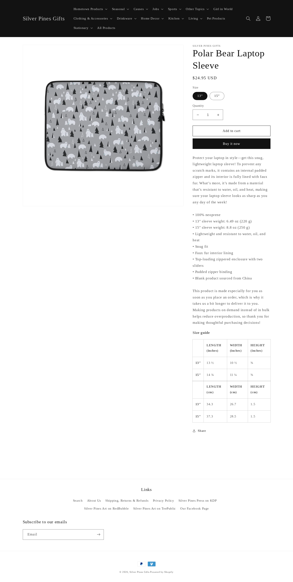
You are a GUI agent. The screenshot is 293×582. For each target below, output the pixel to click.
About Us (94, 500)
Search (78, 500)
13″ (200, 96)
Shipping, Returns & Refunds (126, 500)
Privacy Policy (163, 500)
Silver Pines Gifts (139, 572)
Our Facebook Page (194, 508)
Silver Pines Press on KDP (197, 500)
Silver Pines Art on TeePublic (154, 508)
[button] (90, 9)
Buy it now (231, 144)
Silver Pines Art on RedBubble (106, 508)
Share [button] (202, 430)
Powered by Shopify (161, 572)
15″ (217, 96)
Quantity (198, 106)
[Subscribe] (98, 534)
